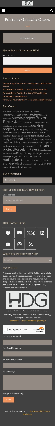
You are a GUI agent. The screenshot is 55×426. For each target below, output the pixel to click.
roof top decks (27, 160)
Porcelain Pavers (27, 149)
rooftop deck (12, 159)
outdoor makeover (28, 142)
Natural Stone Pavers (42, 139)
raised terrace (45, 150)
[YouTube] (8, 244)
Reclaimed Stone (9, 154)
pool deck (16, 146)
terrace (38, 163)
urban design (26, 167)
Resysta (21, 153)
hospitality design (10, 136)
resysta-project (35, 153)
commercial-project (30, 122)
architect (35, 111)
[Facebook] (8, 233)
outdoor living (11, 142)
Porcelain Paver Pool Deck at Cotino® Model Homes (25, 93)
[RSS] (31, 244)
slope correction (41, 160)
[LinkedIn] (42, 233)
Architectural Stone (13, 114)
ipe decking (32, 135)
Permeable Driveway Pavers (15, 96)
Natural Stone (21, 139)
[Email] (19, 233)
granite (18, 129)
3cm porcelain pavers (21, 111)
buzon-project (23, 117)
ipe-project (22, 136)
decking (27, 126)
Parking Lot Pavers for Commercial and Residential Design (27, 100)
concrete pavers (17, 126)
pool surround (27, 146)
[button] (3, 10)
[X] (31, 233)
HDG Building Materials (38, 132)
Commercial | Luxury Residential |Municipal (27, 320)
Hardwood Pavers (17, 132)
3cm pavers (7, 111)
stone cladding (28, 164)
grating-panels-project (32, 129)
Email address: (9, 195)
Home (27, 26)
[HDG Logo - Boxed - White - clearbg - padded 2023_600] (27, 3)
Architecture (31, 114)
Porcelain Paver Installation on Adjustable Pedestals (25, 89)
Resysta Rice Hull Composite (25, 156)
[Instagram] (19, 244)
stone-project (12, 163)
